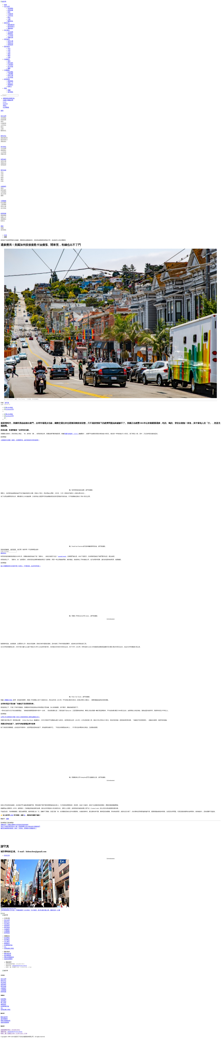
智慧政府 (10, 44)
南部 (9, 54)
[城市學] (3, 1)
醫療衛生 (10, 21)
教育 (9, 12)
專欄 (9, 90)
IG (24, 815)
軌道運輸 (10, 72)
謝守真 (7, 402)
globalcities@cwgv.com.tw (19, 965)
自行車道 (10, 77)
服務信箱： (4, 1031)
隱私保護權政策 (9, 957)
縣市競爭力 (11, 26)
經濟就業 (10, 10)
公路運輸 (10, 73)
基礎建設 (10, 84)
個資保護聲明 (8, 959)
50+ (5, 947)
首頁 (5, 235)
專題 (5, 88)
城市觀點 (10, 92)
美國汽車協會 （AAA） (71, 433)
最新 (5, 4)
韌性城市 (10, 63)
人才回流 (10, 35)
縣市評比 (7, 23)
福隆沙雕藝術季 (8, 100)
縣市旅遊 (7, 46)
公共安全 (10, 15)
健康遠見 (7, 943)
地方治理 (7, 6)
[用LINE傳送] (8, 407)
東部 (9, 55)
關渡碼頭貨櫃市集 (9, 98)
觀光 (9, 17)
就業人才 (10, 83)
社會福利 (10, 64)
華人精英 (3, 1002)
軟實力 (10, 86)
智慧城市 (7, 39)
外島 (9, 57)
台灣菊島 (6, 107)
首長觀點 (10, 8)
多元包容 (10, 66)
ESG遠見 (7, 941)
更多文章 (7, 855)
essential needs (62, 556)
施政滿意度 (11, 24)
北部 (9, 50)
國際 (9, 68)
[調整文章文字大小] (5, 419)
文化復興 (10, 32)
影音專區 (7, 938)
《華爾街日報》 (8, 700)
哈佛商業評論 (8, 945)
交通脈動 (7, 70)
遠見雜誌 (7, 939)
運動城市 (10, 28)
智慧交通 (10, 41)
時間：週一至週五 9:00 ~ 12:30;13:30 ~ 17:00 (14, 1033)
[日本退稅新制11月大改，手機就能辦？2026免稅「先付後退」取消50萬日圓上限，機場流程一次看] (110, 883)
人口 (4, 102)
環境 (9, 61)
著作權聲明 (7, 955)
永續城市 (7, 59)
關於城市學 (7, 953)
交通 (9, 19)
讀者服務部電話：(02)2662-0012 (10, 1030)
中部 (9, 52)
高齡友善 (10, 37)
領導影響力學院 (9, 948)
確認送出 (3, 553)
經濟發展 (7, 79)
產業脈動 (10, 81)
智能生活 (10, 43)
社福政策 (10, 14)
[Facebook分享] (9, 409)
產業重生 (10, 34)
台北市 (5, 104)
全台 (9, 48)
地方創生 (7, 30)
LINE (11, 815)
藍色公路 (10, 75)
